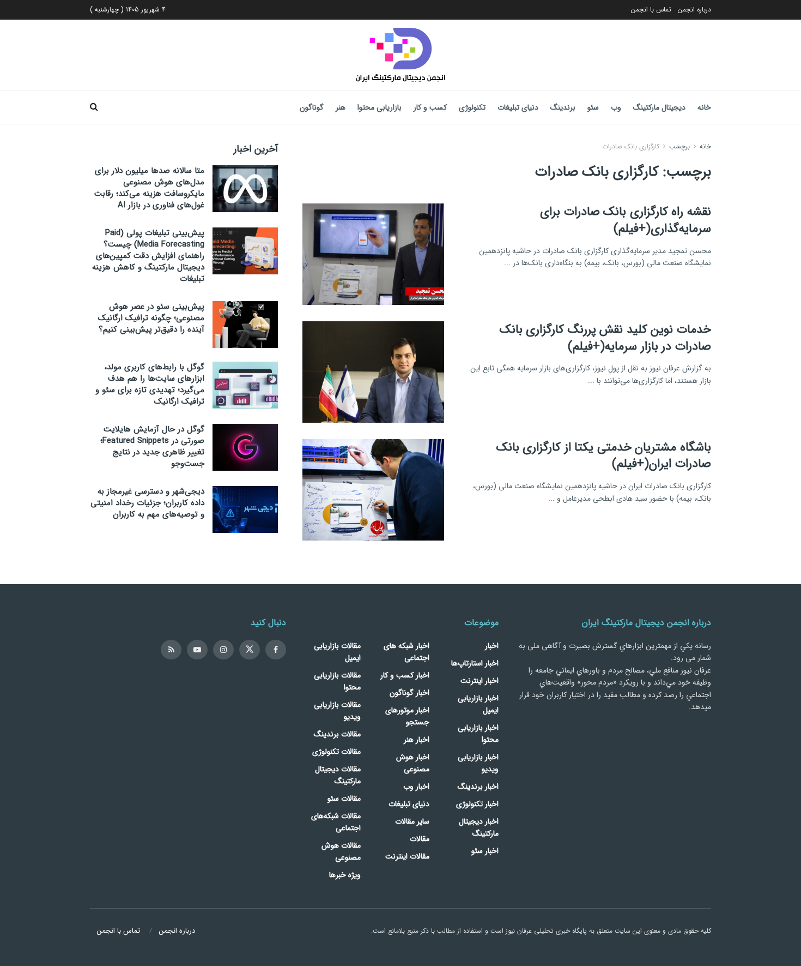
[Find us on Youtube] (197, 649)
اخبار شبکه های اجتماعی (406, 652)
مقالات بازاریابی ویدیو (337, 711)
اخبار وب (416, 787)
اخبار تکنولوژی (477, 804)
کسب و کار (430, 107)
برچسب (679, 146)
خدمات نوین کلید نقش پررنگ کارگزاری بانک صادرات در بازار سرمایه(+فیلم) (605, 338)
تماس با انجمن (651, 9)
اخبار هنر (416, 740)
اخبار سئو (485, 851)
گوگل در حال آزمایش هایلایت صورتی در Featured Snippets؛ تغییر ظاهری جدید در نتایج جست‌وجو (152, 446)
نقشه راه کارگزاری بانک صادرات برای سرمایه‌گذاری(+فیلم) (625, 220)
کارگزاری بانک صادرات (630, 146)
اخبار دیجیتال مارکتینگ (479, 827)
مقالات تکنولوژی (336, 752)
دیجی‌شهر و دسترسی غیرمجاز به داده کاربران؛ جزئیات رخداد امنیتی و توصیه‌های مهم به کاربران (147, 503)
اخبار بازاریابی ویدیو (478, 763)
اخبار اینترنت (479, 681)
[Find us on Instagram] (223, 649)
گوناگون (312, 107)
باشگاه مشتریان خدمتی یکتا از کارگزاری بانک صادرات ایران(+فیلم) (603, 455)
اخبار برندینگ (478, 787)
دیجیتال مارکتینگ (659, 107)
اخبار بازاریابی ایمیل (478, 704)
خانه (704, 107)
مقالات (419, 839)
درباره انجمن (694, 9)
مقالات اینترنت (407, 856)
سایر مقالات (412, 821)
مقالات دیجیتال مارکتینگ (338, 775)
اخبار (492, 646)
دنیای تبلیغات (517, 107)
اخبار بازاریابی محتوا (478, 734)
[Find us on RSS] (171, 649)
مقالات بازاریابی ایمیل (337, 652)
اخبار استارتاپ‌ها (475, 663)
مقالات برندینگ (337, 734)
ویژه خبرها (345, 875)
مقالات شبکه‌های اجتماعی (336, 822)
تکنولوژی (472, 107)
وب (616, 107)
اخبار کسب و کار (404, 675)
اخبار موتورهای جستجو (407, 716)
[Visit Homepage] (400, 55)
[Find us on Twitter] (249, 649)
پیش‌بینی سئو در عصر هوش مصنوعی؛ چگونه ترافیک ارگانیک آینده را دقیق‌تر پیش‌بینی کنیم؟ (151, 318)
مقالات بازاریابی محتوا (337, 681)
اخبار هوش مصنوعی (412, 763)
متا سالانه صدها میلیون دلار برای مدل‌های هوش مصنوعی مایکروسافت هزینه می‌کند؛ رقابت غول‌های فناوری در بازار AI (149, 188)
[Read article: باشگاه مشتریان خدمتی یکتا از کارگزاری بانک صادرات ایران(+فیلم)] (373, 490)
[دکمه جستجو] (94, 107)
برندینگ (562, 107)
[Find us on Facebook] (275, 649)
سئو (593, 107)
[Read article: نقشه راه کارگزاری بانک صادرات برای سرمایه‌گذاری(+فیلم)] (373, 254)
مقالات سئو (344, 799)
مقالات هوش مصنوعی (341, 851)
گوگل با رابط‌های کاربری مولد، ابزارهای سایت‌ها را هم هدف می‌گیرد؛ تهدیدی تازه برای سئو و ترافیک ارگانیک (149, 384)
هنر (340, 107)
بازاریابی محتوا (379, 107)
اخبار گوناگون (409, 693)
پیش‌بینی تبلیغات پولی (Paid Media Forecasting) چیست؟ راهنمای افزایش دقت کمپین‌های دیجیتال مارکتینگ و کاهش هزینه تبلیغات (148, 255)
